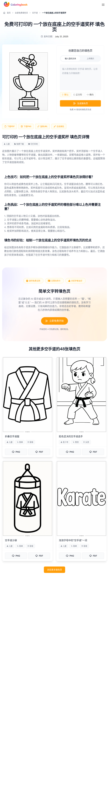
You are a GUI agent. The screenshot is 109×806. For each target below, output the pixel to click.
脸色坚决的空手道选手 (71, 436)
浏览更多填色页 (54, 569)
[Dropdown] (103, 4)
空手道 (35, 13)
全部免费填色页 (21, 13)
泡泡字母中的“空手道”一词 (73, 540)
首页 (9, 13)
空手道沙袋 (11, 540)
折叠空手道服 (12, 436)
